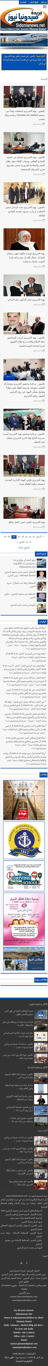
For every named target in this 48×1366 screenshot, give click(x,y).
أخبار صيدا (40, 56)
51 (30, 542)
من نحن (43, 2)
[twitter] (21, 1263)
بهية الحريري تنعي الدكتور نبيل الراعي (26, 299)
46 (22, 537)
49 (9, 537)
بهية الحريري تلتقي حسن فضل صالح (27, 522)
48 (14, 537)
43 (34, 537)
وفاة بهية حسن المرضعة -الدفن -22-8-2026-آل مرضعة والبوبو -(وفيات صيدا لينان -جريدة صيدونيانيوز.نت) (26, 657)
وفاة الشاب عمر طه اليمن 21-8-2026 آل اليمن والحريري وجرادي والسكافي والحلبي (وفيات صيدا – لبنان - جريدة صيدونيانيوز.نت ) (25, 693)
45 (26, 537)
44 (30, 537)
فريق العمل (34, 2)
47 (19, 537)
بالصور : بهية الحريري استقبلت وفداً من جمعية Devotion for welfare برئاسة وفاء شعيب (25, 115)
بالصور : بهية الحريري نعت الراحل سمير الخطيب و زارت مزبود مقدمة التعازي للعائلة (25, 211)
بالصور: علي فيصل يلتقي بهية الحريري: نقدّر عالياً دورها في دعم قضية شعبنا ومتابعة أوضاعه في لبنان (24, 60)
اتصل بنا (23, 2)
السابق (38, 537)
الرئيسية (44, 79)
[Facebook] (27, 1263)
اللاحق (22, 542)
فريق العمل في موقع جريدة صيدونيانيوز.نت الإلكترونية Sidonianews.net (24, 564)
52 (27, 542)
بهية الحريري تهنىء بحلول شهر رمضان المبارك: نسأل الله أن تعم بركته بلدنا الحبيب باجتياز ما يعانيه (26, 257)
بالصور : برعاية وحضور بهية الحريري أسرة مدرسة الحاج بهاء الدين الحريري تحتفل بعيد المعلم (24, 438)
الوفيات (42, 622)
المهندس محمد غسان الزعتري (22, 605)
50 (5, 537)
